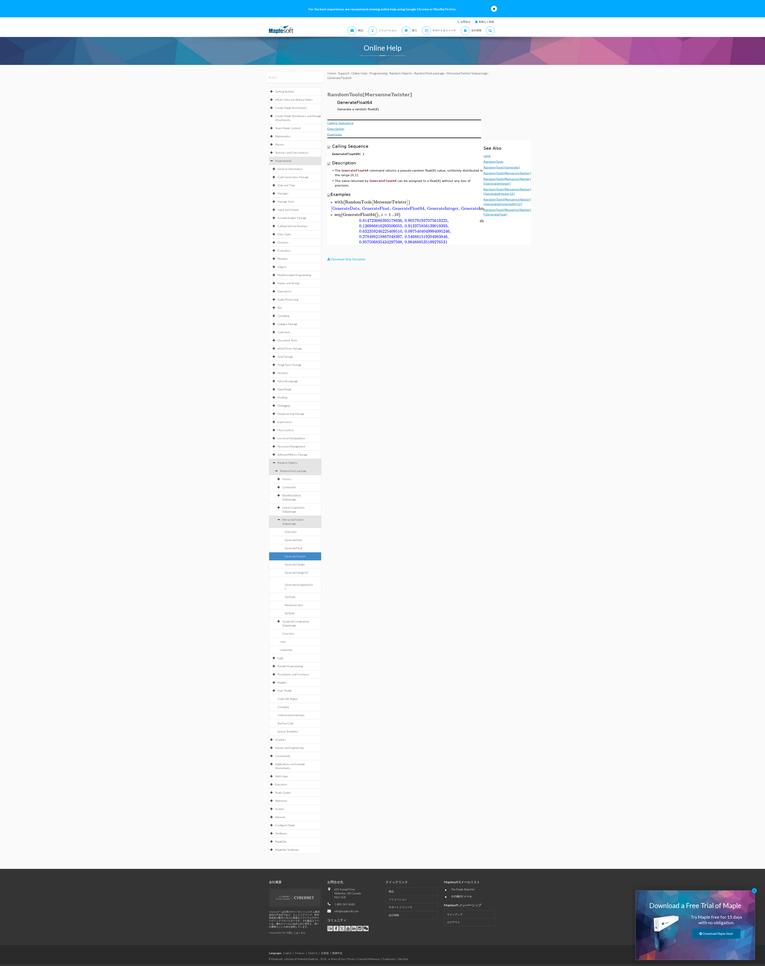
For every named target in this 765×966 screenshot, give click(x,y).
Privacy (351, 959)
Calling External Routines (293, 226)
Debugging (284, 405)
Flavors (286, 479)
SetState (290, 613)
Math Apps (281, 776)
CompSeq (283, 707)
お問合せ (465, 21)
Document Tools (287, 340)
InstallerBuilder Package (292, 218)
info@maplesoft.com (346, 911)
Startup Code (285, 723)
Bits (280, 307)
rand (282, 641)
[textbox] (372, 202)
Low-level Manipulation (291, 438)
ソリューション (398, 899)
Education (281, 784)
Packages (283, 193)
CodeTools (284, 332)
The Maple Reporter (463, 889)
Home (331, 73)
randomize (286, 649)
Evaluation (284, 250)
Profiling (282, 397)
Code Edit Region (288, 698)
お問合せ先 (335, 882)
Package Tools (286, 201)
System (279, 809)
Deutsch (313, 953)
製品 (391, 891)
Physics (279, 144)
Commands (289, 487)
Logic (280, 658)
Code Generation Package (293, 177)
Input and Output (288, 209)
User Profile (285, 690)
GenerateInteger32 (296, 572)
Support (343, 73)
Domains (283, 242)
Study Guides (283, 792)
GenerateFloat (293, 548)
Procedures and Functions (293, 674)
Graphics (280, 739)
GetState (290, 597)
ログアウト (453, 922)
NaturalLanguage (288, 381)
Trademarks (389, 959)
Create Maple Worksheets (291, 107)
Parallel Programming (290, 666)
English (287, 953)
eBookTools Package (290, 348)
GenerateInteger (295, 564)
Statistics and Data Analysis (291, 152)
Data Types (284, 234)
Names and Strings (289, 283)
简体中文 (337, 953)
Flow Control (285, 430)
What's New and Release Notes (294, 99)
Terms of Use (338, 959)
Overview (290, 531)
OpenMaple (284, 389)
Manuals (280, 817)
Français (300, 953)
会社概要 (275, 882)
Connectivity (282, 756)
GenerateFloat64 (295, 556)
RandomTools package (293, 471)
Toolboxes (281, 833)
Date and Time (286, 185)
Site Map (403, 959)
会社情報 (394, 915)
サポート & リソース (400, 907)
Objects (282, 267)
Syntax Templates (288, 731)
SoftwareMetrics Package (293, 454)
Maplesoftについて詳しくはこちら (287, 932)
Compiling (283, 315)
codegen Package (287, 324)
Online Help (359, 73)
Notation (283, 373)
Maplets (282, 682)
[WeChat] (366, 928)
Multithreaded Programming (294, 275)
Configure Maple (285, 825)
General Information (290, 169)
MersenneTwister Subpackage (467, 73)
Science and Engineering (289, 747)
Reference (281, 800)
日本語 (325, 953)
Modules (283, 258)
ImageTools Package (289, 364)
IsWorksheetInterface (291, 715)
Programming (283, 160)
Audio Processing (288, 299)
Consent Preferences (368, 959)
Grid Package (285, 356)
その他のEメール (461, 896)
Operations (284, 291)
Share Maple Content (288, 128)
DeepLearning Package (291, 413)
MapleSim (280, 841)
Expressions (285, 422)
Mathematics (283, 136)
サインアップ (455, 914)
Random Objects (287, 462)
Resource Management (291, 446)
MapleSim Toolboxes (287, 849)
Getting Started (284, 91)
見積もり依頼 (486, 21)
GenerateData (293, 540)
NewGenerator (294, 605)
